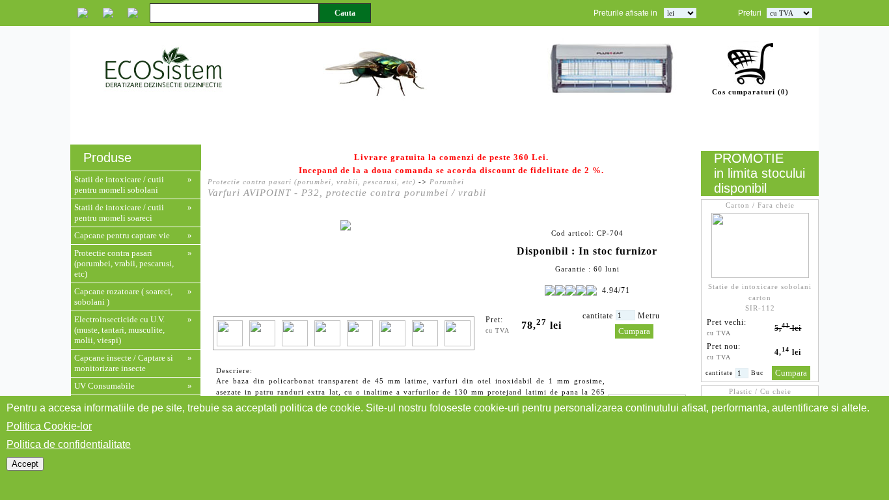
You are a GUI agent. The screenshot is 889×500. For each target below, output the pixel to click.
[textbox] (234, 13)
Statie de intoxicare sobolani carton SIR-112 (760, 297)
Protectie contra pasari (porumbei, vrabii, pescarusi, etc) (124, 263)
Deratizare (409, 128)
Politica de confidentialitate (69, 444)
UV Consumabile (104, 386)
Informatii (615, 128)
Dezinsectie (479, 128)
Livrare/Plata (685, 128)
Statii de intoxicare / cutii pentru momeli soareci (119, 212)
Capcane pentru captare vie (122, 235)
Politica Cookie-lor (49, 426)
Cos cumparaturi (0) (750, 92)
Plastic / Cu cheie (760, 391)
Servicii (167, 128)
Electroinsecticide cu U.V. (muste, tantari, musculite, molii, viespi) (119, 329)
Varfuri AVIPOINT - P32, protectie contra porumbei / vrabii (347, 193)
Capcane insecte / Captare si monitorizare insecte (123, 363)
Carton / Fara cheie (760, 205)
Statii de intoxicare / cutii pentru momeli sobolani (119, 184)
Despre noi (109, 128)
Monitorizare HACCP (310, 128)
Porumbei (447, 182)
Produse (217, 128)
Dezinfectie (551, 128)
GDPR (744, 128)
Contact (790, 128)
